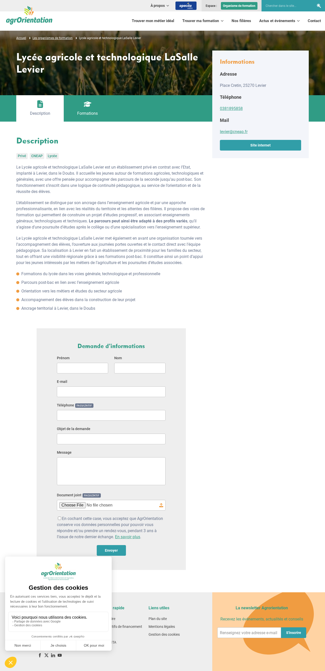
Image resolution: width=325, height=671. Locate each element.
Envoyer (111, 550)
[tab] (40, 108)
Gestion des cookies (164, 634)
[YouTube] (60, 655)
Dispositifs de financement (121, 627)
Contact (314, 21)
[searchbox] (285, 6)
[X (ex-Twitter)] (46, 655)
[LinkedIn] (53, 655)
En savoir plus (127, 536)
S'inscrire (293, 633)
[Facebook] (40, 655)
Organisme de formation (239, 6)
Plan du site (158, 619)
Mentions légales (162, 627)
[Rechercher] (319, 5)
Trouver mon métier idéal (153, 21)
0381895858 (231, 108)
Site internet (260, 145)
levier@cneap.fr (234, 131)
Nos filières (241, 21)
